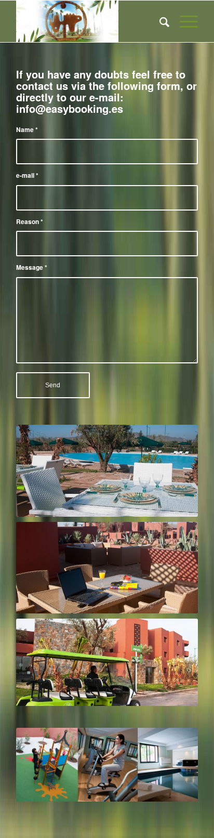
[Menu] (183, 21)
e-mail (27, 175)
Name (27, 129)
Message (31, 267)
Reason (29, 221)
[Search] (159, 21)
